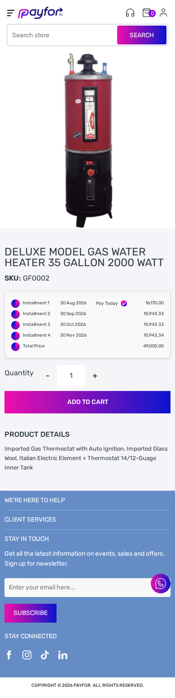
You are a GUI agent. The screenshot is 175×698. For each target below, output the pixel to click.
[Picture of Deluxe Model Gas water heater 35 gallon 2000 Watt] (87, 140)
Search (142, 35)
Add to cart (87, 402)
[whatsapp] (161, 583)
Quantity (19, 373)
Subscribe (30, 613)
